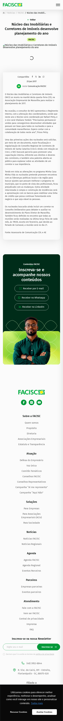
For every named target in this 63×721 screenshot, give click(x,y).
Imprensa (32, 624)
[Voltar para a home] (4, 13)
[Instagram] (31, 402)
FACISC (21, 13)
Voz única (32, 465)
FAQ (32, 629)
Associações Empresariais (31, 439)
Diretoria (31, 433)
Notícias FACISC (31, 538)
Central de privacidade (31, 618)
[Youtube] (39, 402)
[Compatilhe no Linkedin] (40, 77)
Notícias (11, 13)
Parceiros (31, 580)
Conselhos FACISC (31, 476)
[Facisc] (12, 4)
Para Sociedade (31, 522)
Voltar (33, 20)
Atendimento (31, 601)
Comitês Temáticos (32, 471)
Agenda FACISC (31, 560)
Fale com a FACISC (31, 608)
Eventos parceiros (31, 592)
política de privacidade (45, 654)
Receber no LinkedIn (33, 306)
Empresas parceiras (31, 586)
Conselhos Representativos (31, 481)
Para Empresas (31, 508)
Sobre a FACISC (31, 416)
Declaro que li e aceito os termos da (30, 654)
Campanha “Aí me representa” (31, 487)
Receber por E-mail (33, 288)
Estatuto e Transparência (31, 444)
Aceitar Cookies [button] (44, 712)
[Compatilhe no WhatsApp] (43, 77)
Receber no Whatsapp (33, 297)
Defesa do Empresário (31, 460)
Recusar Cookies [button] (18, 712)
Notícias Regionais (31, 544)
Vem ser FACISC (31, 613)
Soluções (31, 501)
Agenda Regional (31, 565)
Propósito (31, 428)
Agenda (31, 553)
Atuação (31, 453)
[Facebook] (24, 402)
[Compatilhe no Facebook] (32, 77)
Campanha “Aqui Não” (31, 492)
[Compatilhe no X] (36, 77)
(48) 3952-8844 (34, 663)
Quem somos (31, 422)
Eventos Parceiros (31, 570)
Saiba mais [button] (37, 703)
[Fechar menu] (58, 5)
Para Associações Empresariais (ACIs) (31, 516)
